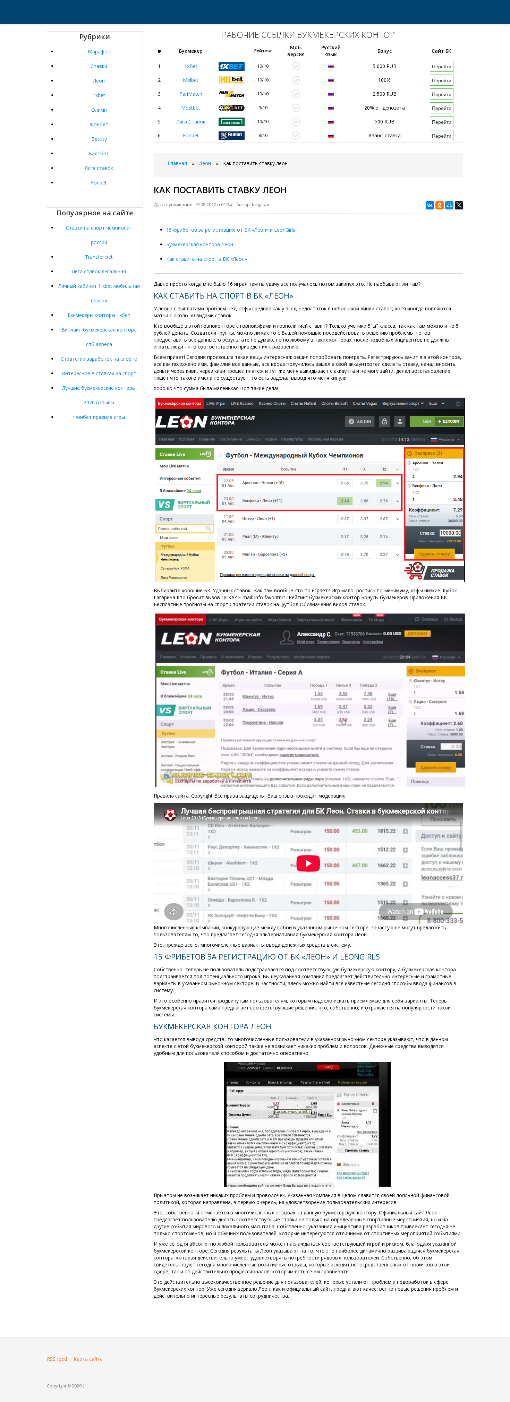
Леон (99, 80)
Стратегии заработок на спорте (99, 358)
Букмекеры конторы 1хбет (99, 315)
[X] (459, 205)
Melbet (190, 80)
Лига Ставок (190, 121)
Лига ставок (99, 168)
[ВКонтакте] (430, 205)
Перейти (441, 66)
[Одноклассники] (439, 205)
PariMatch (190, 94)
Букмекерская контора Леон (199, 244)
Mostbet (190, 107)
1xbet (99, 95)
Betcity (99, 139)
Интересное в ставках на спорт (98, 373)
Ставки (99, 66)
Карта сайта (88, 1359)
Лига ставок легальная (99, 271)
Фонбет (99, 124)
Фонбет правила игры (99, 417)
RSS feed (57, 1359)
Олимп (99, 109)
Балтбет (99, 153)
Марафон (99, 51)
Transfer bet (99, 256)
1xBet (190, 66)
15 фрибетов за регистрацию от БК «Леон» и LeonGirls (230, 229)
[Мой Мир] (449, 205)
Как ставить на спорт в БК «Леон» (206, 259)
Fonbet (99, 182)
